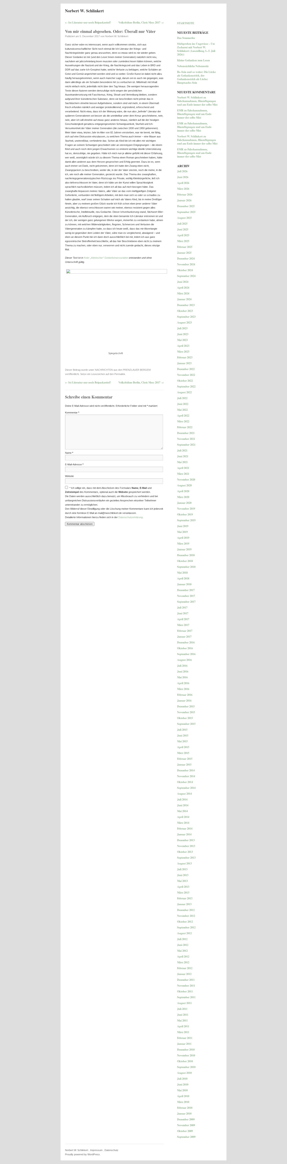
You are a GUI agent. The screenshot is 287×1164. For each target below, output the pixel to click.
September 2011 (186, 997)
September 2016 (186, 654)
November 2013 (186, 846)
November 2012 (186, 916)
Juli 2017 (182, 607)
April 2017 (183, 619)
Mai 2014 (182, 811)
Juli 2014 (182, 799)
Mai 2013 (182, 881)
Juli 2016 (182, 666)
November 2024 (186, 264)
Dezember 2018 (186, 555)
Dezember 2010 (186, 1049)
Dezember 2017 (186, 590)
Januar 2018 (184, 584)
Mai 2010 (182, 1090)
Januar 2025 (184, 253)
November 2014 (186, 776)
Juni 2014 (182, 805)
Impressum (96, 1150)
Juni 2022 (182, 404)
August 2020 (184, 485)
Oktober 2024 (185, 270)
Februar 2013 (184, 898)
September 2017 (186, 602)
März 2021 (183, 474)
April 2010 (183, 1096)
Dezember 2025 (186, 206)
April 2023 (183, 346)
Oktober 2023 (185, 311)
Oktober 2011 (185, 991)
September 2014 (186, 788)
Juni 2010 (182, 1084)
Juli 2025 (182, 224)
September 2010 (186, 1067)
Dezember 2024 (186, 258)
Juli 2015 (182, 730)
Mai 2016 (182, 677)
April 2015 (183, 747)
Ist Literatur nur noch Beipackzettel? (88, 22)
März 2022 (183, 421)
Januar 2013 (184, 904)
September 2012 (186, 927)
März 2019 (183, 543)
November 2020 (186, 479)
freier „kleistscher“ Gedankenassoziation (106, 257)
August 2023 (184, 322)
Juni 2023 (182, 334)
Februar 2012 (184, 968)
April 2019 (183, 538)
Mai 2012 (182, 951)
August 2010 (184, 1073)
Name (69, 452)
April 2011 (183, 1026)
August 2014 (184, 794)
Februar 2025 (184, 247)
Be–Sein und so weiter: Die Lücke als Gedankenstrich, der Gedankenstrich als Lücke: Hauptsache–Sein (196, 77)
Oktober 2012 (185, 922)
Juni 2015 (182, 735)
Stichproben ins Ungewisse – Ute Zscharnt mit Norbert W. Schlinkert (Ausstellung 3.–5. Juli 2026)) (196, 49)
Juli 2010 (182, 1079)
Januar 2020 (184, 503)
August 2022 (184, 392)
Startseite (185, 23)
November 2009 (186, 1125)
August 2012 (184, 933)
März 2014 (183, 823)
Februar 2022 (184, 427)
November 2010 (186, 1055)
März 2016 (183, 689)
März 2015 (183, 753)
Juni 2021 (182, 456)
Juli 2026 (182, 171)
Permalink (119, 374)
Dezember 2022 (186, 369)
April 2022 (183, 415)
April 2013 (183, 887)
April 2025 (183, 235)
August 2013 (184, 863)
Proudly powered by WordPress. (82, 1154)
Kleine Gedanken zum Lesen (193, 60)
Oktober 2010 (185, 1061)
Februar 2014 (184, 828)
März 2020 (183, 497)
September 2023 (186, 317)
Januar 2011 (184, 1044)
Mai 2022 (182, 410)
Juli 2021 (182, 450)
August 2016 (184, 660)
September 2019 (186, 520)
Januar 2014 (184, 834)
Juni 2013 (182, 875)
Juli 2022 (182, 398)
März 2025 (183, 241)
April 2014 (183, 817)
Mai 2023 (182, 340)
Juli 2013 (182, 869)
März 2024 (183, 293)
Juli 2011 (182, 1009)
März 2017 (183, 625)
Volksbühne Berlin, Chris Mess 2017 (141, 22)
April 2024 (183, 287)
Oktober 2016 (185, 648)
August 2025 (184, 218)
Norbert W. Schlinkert (84, 11)
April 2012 (183, 956)
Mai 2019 (182, 532)
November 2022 (186, 375)
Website (69, 476)
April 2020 (183, 491)
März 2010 (183, 1102)
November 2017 (186, 596)
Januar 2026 (184, 200)
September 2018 (186, 567)
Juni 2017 (182, 613)
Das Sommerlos (186, 38)
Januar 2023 (184, 363)
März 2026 (183, 189)
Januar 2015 (184, 764)
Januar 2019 (184, 549)
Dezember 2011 (186, 980)
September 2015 (186, 724)
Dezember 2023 (186, 305)
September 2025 (186, 212)
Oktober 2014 (185, 782)
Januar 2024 (184, 299)
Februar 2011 (184, 1038)
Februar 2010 (184, 1108)
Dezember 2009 (186, 1119)
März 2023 (183, 351)
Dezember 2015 (186, 706)
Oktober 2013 (185, 852)
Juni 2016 (182, 671)
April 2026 (183, 183)
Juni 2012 (182, 945)
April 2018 (183, 578)
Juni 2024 (182, 282)
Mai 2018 (182, 573)
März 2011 (183, 1032)
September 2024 (186, 276)
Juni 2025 (182, 229)
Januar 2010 (184, 1113)
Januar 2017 (184, 636)
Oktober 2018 (185, 561)
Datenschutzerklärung (130, 517)
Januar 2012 (184, 974)
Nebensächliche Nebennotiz (193, 66)
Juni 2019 (182, 526)
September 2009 (186, 1137)
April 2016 (183, 683)
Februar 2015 (184, 759)
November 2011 (186, 985)
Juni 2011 (182, 1015)
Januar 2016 (184, 700)
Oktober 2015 (185, 718)
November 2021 (186, 439)
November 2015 (186, 712)
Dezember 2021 (186, 433)
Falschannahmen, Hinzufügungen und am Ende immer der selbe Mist (197, 102)
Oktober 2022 (185, 381)
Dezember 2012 (186, 910)
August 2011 (184, 1003)
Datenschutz (111, 1150)
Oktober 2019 (185, 514)
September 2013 (186, 858)
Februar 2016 (184, 695)
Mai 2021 (182, 462)
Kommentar (72, 412)
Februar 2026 (184, 194)
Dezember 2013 (186, 840)
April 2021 (183, 468)
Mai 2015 (182, 741)
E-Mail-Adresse (74, 464)
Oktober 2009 (185, 1131)
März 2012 (183, 962)
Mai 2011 (182, 1020)
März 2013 (183, 892)
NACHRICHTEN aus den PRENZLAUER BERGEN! (123, 369)
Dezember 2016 (186, 642)
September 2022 (186, 386)
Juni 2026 (182, 177)
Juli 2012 (182, 939)
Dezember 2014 (186, 770)
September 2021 (186, 445)
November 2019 (186, 509)
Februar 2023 (184, 357)
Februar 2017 (184, 631)
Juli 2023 (182, 328)
